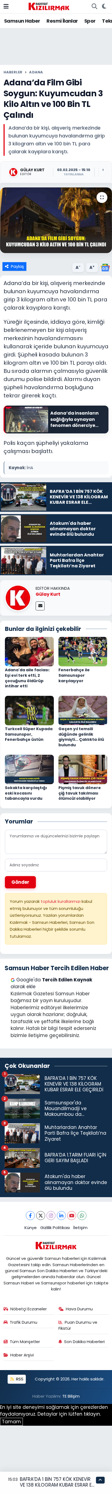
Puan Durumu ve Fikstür (78, 1325)
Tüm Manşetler (25, 1341)
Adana (36, 72)
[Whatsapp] (81, 1215)
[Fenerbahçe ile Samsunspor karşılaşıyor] (82, 651)
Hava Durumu (79, 1309)
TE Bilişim (71, 1396)
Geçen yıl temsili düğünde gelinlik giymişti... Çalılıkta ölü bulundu (81, 737)
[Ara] (94, 6)
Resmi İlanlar (62, 20)
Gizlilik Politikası (55, 1227)
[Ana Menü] (6, 6)
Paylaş (17, 266)
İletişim (80, 1227)
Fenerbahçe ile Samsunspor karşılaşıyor (74, 675)
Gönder (20, 882)
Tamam (11, 1421)
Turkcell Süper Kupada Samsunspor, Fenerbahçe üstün (28, 734)
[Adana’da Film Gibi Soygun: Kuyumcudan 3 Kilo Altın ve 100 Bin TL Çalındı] (56, 220)
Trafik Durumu (23, 1322)
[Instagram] (50, 1215)
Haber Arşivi (22, 1355)
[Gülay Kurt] (18, 597)
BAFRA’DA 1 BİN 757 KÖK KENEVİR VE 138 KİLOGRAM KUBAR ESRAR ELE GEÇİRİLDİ (58, 1485)
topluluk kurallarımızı (61, 901)
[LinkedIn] (61, 1215)
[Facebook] (30, 1215)
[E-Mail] (40, 605)
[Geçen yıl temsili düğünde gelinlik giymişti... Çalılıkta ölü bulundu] (82, 710)
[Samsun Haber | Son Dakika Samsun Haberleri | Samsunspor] (49, 6)
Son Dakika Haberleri (84, 1341)
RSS (19, 1379)
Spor (90, 20)
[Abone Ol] (105, 267)
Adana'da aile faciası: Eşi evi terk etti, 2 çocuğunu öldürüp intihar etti (27, 678)
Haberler (13, 72)
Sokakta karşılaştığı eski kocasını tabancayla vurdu (26, 793)
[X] (40, 1215)
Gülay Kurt (48, 594)
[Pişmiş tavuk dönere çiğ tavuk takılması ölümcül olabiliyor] (82, 769)
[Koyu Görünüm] (103, 6)
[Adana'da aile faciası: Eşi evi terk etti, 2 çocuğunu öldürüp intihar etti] (29, 651)
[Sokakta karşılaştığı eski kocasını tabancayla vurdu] (29, 769)
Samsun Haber (22, 20)
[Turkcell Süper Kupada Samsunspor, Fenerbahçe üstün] (29, 710)
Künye (30, 1227)
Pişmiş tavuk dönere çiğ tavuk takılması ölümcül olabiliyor (79, 793)
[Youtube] (71, 1215)
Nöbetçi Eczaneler (28, 1309)
